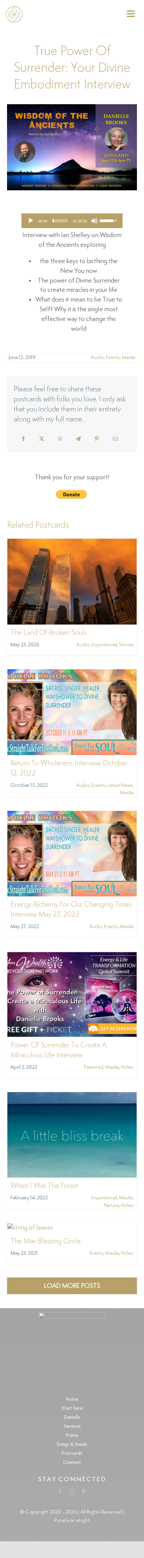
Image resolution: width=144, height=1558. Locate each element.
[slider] (60, 220)
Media (128, 357)
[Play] (30, 220)
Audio (97, 357)
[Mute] (94, 220)
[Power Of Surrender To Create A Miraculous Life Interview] (71, 956)
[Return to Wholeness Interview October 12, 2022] (71, 674)
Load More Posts (72, 1286)
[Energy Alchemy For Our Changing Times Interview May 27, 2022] (71, 815)
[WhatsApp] (60, 439)
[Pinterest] (96, 439)
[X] (42, 439)
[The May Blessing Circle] (30, 1228)
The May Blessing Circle (46, 1241)
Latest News (120, 785)
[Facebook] (23, 439)
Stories (126, 644)
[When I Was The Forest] (71, 1096)
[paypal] (84, 1491)
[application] (71, 220)
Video (127, 1067)
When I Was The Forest (45, 1186)
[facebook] (60, 1491)
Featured (93, 1067)
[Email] (115, 439)
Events (113, 357)
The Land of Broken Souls (49, 633)
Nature (111, 1205)
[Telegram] (78, 439)
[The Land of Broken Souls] (71, 543)
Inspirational (104, 644)
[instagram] (72, 1491)
